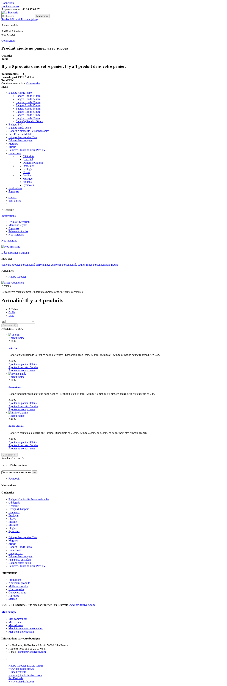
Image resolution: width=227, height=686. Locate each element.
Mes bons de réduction (21, 631)
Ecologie (28, 169)
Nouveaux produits (19, 582)
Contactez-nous (10, 6)
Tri (3, 321)
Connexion (7, 2)
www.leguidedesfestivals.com (25, 675)
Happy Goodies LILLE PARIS (26, 665)
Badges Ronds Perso (20, 92)
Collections (15, 153)
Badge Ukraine (16, 425)
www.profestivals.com (21, 681)
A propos (14, 191)
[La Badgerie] (9, 12)
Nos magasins (16, 234)
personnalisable (102, 264)
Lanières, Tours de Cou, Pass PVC (28, 149)
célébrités (56, 264)
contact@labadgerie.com (32, 651)
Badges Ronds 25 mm (28, 95)
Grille (12, 312)
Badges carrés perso (20, 127)
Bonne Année (15, 387)
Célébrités (28, 156)
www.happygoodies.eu (21, 668)
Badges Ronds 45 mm (28, 105)
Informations (8, 215)
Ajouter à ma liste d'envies (23, 367)
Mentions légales (18, 224)
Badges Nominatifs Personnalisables (29, 130)
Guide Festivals (17, 671)
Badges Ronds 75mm (28, 114)
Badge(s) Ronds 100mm (29, 121)
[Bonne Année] (17, 373)
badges (82, 264)
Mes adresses (16, 625)
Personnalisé (28, 264)
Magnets (13, 143)
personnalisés (70, 264)
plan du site (15, 200)
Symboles (28, 184)
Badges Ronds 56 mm (28, 108)
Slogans (27, 181)
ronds (89, 264)
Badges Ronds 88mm (28, 118)
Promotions (15, 579)
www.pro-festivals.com (82, 604)
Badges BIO (16, 124)
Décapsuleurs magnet (20, 140)
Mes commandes (18, 618)
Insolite (27, 175)
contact (12, 197)
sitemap (13, 598)
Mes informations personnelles (26, 628)
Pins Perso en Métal (20, 134)
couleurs (6, 264)
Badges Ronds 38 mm (28, 102)
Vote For (13, 348)
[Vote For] (14, 334)
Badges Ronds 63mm (28, 111)
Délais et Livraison (19, 221)
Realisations (15, 188)
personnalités (43, 264)
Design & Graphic (33, 162)
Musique (27, 178)
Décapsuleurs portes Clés (23, 137)
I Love (26, 172)
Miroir (12, 146)
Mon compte (8, 611)
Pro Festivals (16, 678)
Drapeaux (28, 165)
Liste (11, 315)
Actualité (28, 159)
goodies (16, 264)
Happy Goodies (17, 276)
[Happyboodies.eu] (12, 282)
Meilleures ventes (18, 586)
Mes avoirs (15, 622)
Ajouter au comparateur (22, 370)
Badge (114, 264)
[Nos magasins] (10, 246)
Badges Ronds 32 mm (28, 99)
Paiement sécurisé (18, 231)
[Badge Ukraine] (18, 412)
